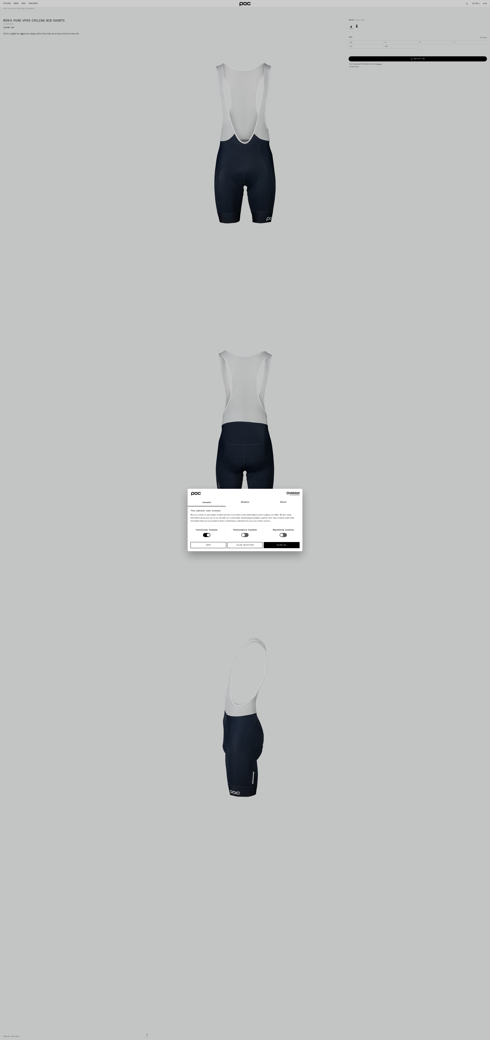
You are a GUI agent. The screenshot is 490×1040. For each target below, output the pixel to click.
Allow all (282, 545)
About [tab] (283, 502)
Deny (208, 545)
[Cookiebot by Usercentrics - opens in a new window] (288, 494)
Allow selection (245, 545)
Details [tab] (245, 502)
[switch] (245, 535)
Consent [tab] (206, 502)
